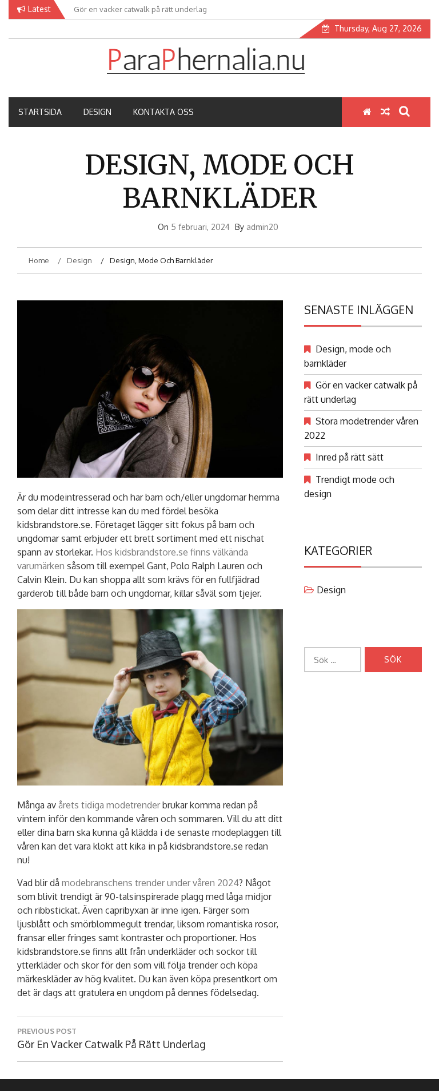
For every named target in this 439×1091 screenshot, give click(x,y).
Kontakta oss (163, 112)
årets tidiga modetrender (109, 805)
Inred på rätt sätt (350, 457)
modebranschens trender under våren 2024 (150, 882)
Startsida (40, 112)
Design (97, 112)
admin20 (262, 227)
